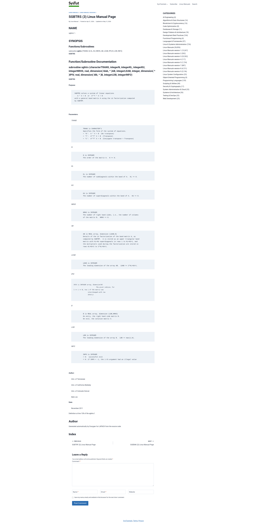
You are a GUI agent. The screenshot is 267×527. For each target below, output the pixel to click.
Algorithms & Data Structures (173, 20)
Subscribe (173, 4)
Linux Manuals (184, 4)
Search (194, 4)
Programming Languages (172, 80)
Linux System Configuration (173, 74)
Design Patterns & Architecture (174, 32)
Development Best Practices (173, 35)
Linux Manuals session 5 (172, 62)
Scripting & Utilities (170, 83)
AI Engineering (168, 17)
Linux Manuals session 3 (88, 12)
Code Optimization (170, 26)
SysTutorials (127, 521)
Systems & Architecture (171, 92)
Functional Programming (172, 38)
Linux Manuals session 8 (172, 68)
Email (103, 492)
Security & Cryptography (172, 86)
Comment (76, 461)
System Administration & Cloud (174, 89)
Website (132, 492)
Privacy (141, 521)
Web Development (169, 99)
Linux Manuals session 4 (172, 59)
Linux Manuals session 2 (172, 53)
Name (75, 492)
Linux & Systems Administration (174, 44)
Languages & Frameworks (172, 41)
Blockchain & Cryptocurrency (173, 23)
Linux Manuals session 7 (172, 65)
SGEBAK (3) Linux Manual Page (142, 443)
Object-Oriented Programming (174, 77)
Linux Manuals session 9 (172, 71)
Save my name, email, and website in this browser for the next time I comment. (99, 497)
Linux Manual (74, 21)
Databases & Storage (170, 29)
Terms (135, 521)
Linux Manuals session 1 (172, 50)
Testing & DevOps (169, 96)
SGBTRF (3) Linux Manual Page (84, 443)
